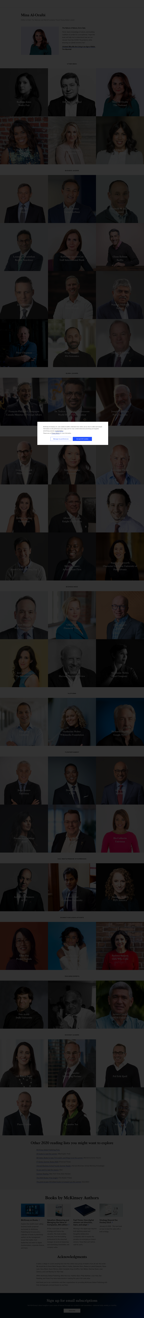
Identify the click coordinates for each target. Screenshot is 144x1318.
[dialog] (72, 433)
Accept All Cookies (82, 439)
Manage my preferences (60, 439)
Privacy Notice (56, 433)
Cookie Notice (59, 431)
